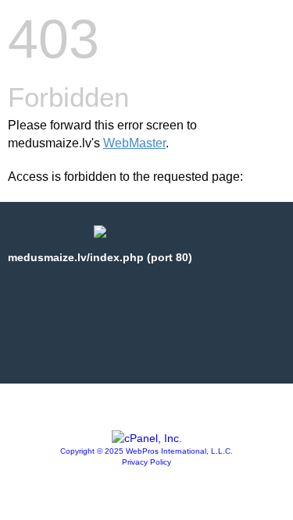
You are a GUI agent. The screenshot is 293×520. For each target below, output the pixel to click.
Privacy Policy (146, 462)
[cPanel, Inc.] (147, 438)
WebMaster (134, 143)
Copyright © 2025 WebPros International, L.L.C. (146, 451)
